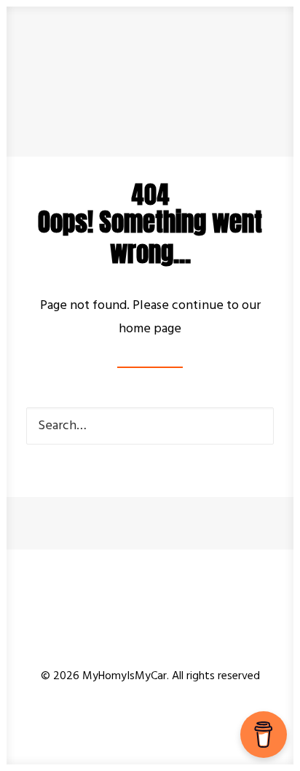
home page (150, 329)
